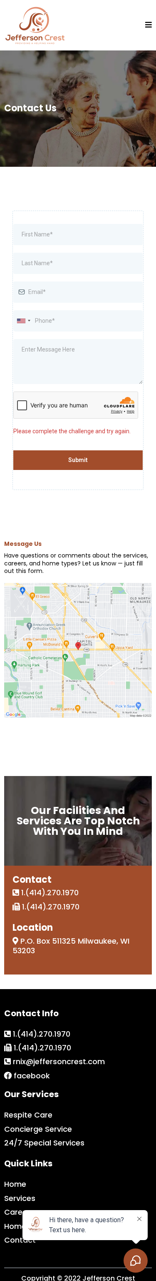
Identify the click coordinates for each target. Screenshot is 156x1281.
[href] (78, 650)
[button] (148, 25)
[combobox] (23, 321)
